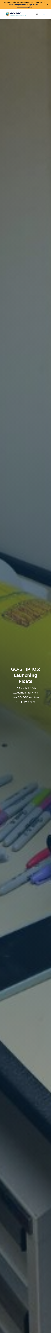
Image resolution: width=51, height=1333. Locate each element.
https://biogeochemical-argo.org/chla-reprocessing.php (24, 5)
